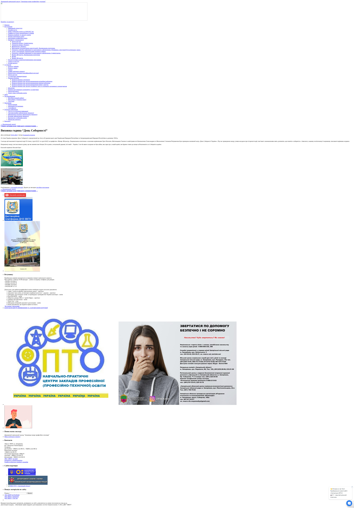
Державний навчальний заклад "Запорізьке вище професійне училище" (23, 1)
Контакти (7, 121)
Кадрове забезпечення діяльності (18, 116)
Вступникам (8, 26)
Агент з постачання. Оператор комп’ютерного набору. (29, 51)
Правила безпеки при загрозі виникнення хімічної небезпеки (31, 83)
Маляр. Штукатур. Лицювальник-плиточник (26, 55)
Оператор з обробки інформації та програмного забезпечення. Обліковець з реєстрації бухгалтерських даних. (46, 50)
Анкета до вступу (13, 61)
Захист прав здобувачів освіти (17, 93)
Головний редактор (29, 135)
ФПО (6, 94)
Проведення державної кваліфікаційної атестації (23, 73)
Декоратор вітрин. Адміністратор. (22, 43)
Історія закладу (13, 63)
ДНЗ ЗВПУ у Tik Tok (11, 498)
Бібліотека (11, 88)
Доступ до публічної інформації (18, 111)
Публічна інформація (11, 109)
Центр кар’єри (16, 41)
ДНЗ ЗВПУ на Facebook (11, 495)
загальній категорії (17, 187)
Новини (6, 25)
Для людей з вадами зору (17, 195)
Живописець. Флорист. (19, 46)
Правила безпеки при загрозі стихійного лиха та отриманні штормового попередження (39, 86)
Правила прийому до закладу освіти (19, 35)
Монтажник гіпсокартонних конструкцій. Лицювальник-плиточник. (33, 48)
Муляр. (14, 56)
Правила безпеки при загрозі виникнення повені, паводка (30, 84)
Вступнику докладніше (12, 306)
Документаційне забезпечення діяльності (21, 113)
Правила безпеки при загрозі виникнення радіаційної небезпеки (32, 81)
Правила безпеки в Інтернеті (21, 79)
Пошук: (6, 493)
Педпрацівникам (9, 96)
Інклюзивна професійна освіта (17, 38)
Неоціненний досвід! (8, 124)
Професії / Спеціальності (16, 40)
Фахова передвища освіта (16, 36)
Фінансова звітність (14, 119)
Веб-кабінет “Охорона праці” (17, 99)
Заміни (10, 70)
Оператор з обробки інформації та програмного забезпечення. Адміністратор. (36, 53)
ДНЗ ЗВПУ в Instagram (11, 496)
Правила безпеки (13, 78)
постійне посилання (42, 187)
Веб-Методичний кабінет (16, 98)
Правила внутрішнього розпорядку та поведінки (23, 89)
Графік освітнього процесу (16, 71)
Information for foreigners (15, 106)
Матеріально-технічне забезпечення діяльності (22, 114)
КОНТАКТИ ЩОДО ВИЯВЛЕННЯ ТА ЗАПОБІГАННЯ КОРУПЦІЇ (26, 308)
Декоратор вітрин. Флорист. (20, 45)
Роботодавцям (12, 104)
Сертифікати (12, 108)
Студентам (7, 65)
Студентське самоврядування (17, 76)
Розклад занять (12, 68)
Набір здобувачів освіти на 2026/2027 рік (21, 31)
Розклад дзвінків (13, 66)
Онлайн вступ (12, 30)
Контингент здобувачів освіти (17, 118)
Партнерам (7, 103)
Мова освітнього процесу (12, 436)
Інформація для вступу (15, 28)
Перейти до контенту (7, 22)
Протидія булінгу (13, 91)
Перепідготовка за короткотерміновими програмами (24, 60)
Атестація (11, 101)
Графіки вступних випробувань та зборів (21, 33)
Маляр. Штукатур (17, 58)
